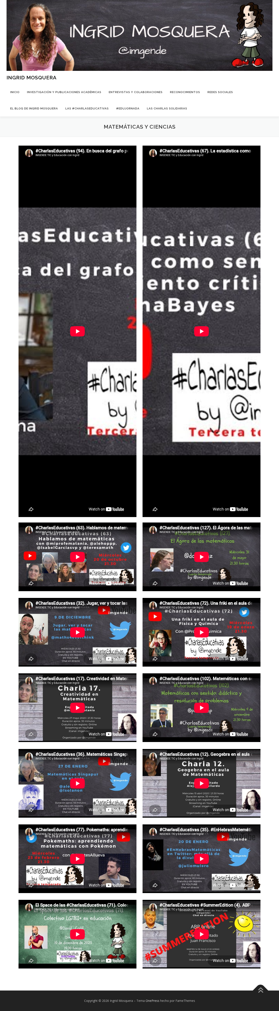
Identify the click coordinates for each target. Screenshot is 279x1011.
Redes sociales (220, 92)
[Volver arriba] (260, 990)
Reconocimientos (185, 92)
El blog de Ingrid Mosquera (34, 108)
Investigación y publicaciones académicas (64, 92)
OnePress (152, 1001)
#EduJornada (128, 108)
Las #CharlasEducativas (87, 108)
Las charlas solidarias (167, 108)
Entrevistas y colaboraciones (136, 92)
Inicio (15, 92)
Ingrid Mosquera (32, 77)
